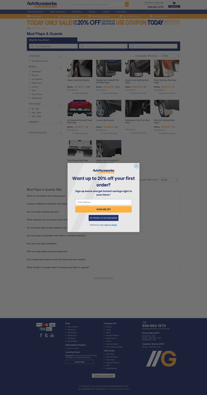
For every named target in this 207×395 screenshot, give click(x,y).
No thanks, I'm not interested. (103, 218)
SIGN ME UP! (103, 209)
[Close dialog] (136, 166)
